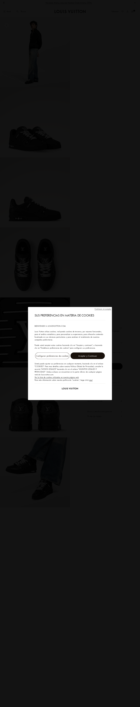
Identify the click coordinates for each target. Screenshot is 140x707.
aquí (91, 380)
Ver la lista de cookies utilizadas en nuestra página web (57, 377)
